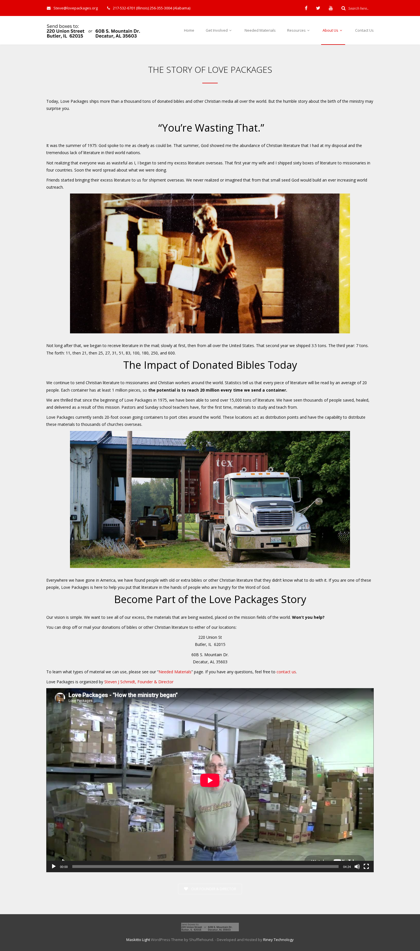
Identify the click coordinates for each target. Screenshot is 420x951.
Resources (297, 30)
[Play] (54, 866)
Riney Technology (278, 939)
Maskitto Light (138, 939)
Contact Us (364, 30)
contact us (286, 671)
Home (189, 30)
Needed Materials (260, 30)
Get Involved (217, 30)
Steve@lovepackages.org (75, 8)
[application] (210, 780)
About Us (331, 30)
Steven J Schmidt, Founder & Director (138, 681)
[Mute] (357, 866)
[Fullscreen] (366, 866)
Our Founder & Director (213, 888)
